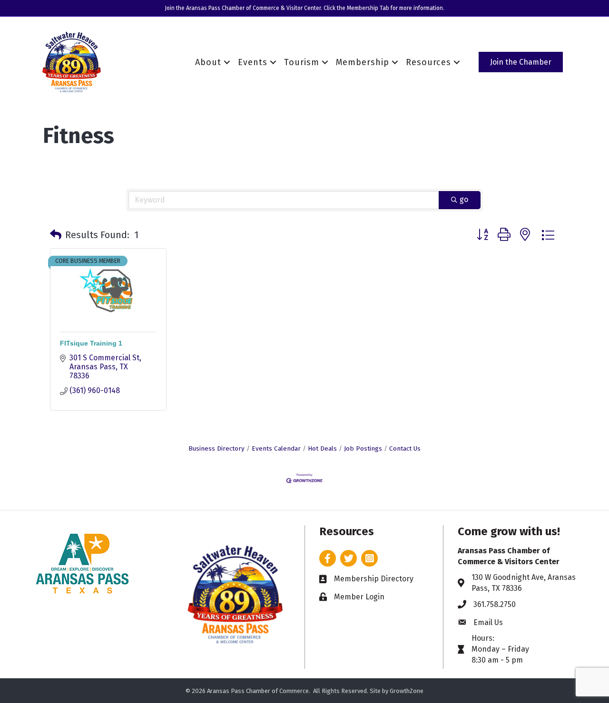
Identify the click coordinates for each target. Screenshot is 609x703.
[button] (55, 234)
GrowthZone (406, 690)
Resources (428, 62)
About (208, 62)
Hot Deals (322, 448)
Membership (362, 62)
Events (252, 62)
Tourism (301, 62)
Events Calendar (276, 448)
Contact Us (405, 448)
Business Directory (216, 448)
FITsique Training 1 (91, 343)
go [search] (464, 199)
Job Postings (363, 448)
